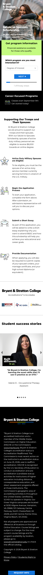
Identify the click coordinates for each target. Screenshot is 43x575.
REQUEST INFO (21, 566)
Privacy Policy (10, 551)
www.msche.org (11, 441)
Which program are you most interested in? (20, 61)
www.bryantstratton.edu (15, 535)
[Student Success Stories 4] (23, 391)
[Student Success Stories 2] (19, 391)
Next (21, 76)
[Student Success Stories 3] (21, 391)
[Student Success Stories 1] (17, 391)
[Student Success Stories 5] (25, 391)
